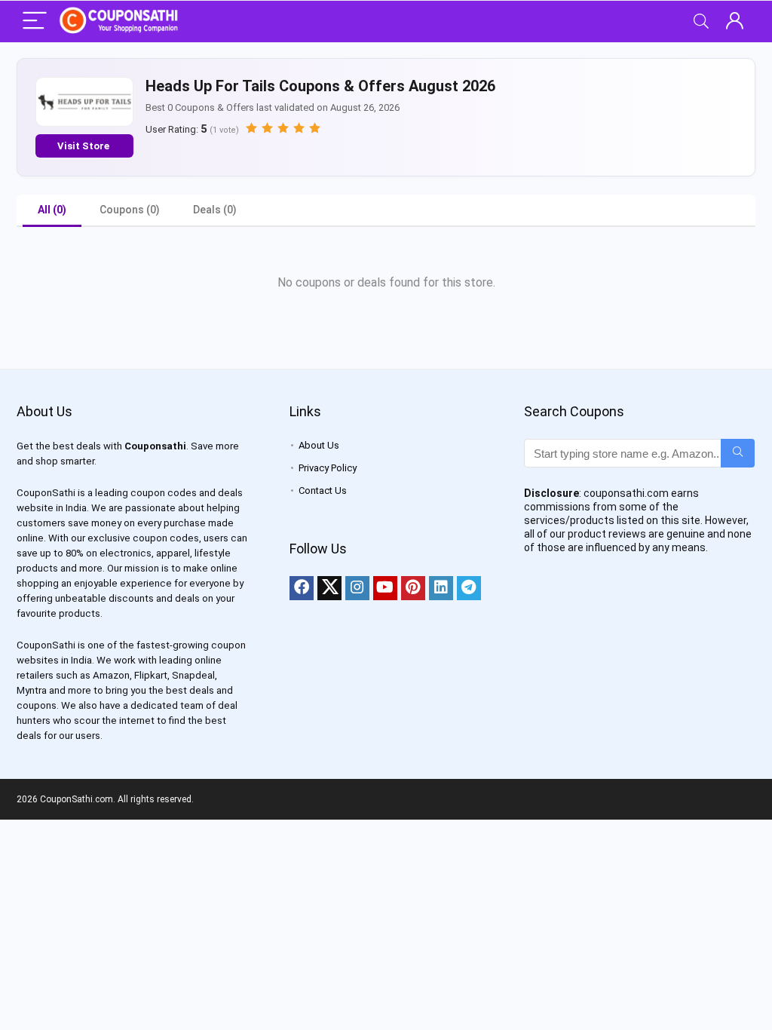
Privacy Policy (328, 468)
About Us (319, 445)
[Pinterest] (413, 588)
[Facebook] (302, 588)
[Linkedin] (441, 588)
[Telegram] (469, 588)
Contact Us (323, 490)
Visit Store (84, 146)
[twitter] (329, 588)
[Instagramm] (357, 588)
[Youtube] (385, 588)
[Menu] (35, 21)
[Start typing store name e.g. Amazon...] (738, 453)
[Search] (701, 21)
